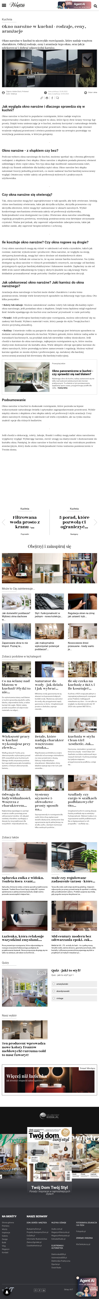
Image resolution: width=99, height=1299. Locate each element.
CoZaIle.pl (31, 1236)
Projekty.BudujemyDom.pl (37, 1232)
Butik (4, 1243)
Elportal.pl (55, 1264)
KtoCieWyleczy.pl (83, 1244)
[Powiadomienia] (6, 1292)
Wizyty (4, 1229)
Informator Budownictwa (37, 1239)
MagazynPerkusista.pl (60, 1236)
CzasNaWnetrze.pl (34, 1246)
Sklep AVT (68, 1290)
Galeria (5, 1236)
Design (5, 1239)
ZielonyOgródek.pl (34, 1242)
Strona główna (8, 1223)
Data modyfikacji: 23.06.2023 (58, 94)
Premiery (5, 1226)
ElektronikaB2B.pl (58, 1254)
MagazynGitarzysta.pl (60, 1232)
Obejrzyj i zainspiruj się (49, 546)
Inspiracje (6, 1233)
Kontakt (5, 1253)
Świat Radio (56, 1268)
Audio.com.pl (56, 1229)
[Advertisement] (49, 471)
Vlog (4, 1246)
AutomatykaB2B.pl (59, 1258)
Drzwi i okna (92, 92)
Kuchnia (7, 19)
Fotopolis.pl (81, 1231)
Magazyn (5, 1249)
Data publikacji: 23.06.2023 (57, 91)
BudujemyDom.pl (34, 1229)
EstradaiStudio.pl (58, 1239)
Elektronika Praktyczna (60, 1261)
